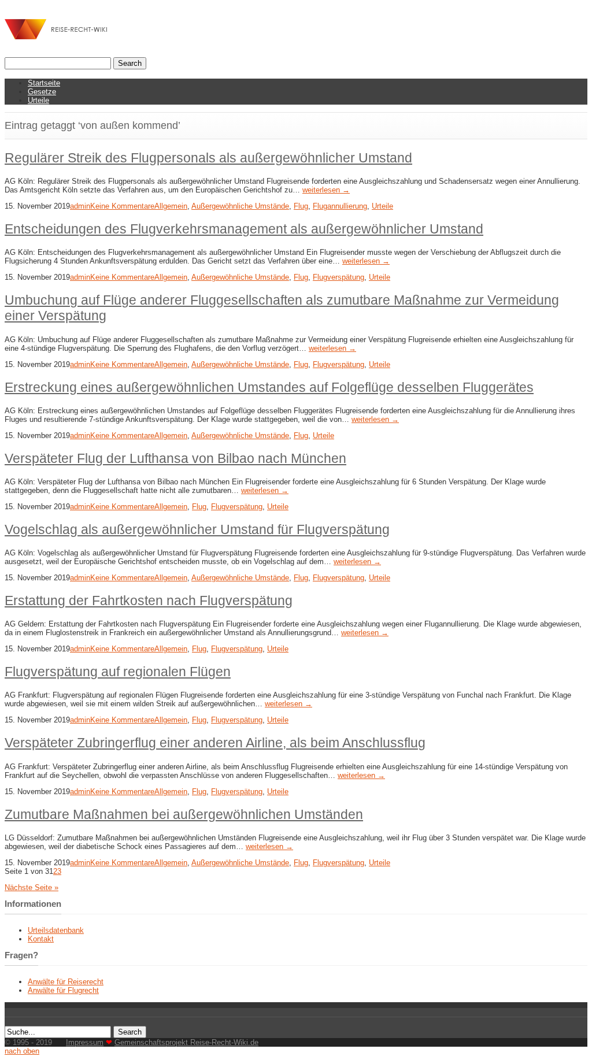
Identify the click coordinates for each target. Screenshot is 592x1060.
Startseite (44, 83)
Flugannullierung (340, 206)
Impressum (84, 1042)
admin (80, 206)
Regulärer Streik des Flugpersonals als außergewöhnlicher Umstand (208, 157)
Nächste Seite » (31, 887)
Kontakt (41, 939)
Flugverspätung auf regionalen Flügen (118, 671)
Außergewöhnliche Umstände (240, 206)
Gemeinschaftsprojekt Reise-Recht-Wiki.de (186, 1042)
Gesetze (42, 91)
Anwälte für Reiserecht (65, 981)
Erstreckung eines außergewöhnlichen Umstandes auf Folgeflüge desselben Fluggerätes (269, 387)
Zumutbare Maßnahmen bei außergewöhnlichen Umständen (184, 814)
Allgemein (170, 206)
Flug (301, 206)
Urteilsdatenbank (56, 930)
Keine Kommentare (122, 206)
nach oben (22, 1051)
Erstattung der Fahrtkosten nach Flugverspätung (149, 600)
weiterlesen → (326, 190)
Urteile (38, 100)
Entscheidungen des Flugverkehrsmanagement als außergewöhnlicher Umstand (244, 228)
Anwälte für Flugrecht (63, 990)
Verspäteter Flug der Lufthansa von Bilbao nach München (175, 458)
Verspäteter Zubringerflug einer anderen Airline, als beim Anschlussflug (215, 742)
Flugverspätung (338, 277)
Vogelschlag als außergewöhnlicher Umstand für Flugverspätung (197, 529)
